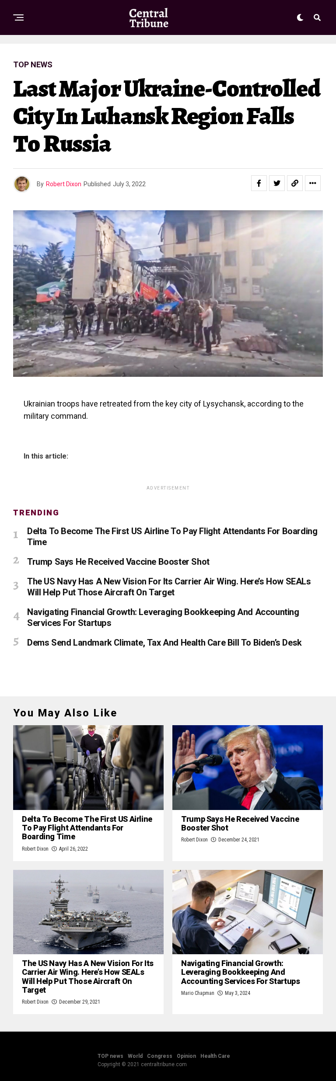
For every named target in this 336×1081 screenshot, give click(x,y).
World (135, 1056)
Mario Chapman (197, 993)
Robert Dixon (63, 184)
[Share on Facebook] (259, 183)
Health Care (215, 1056)
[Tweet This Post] (277, 183)
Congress (159, 1056)
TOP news (110, 1056)
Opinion (186, 1056)
